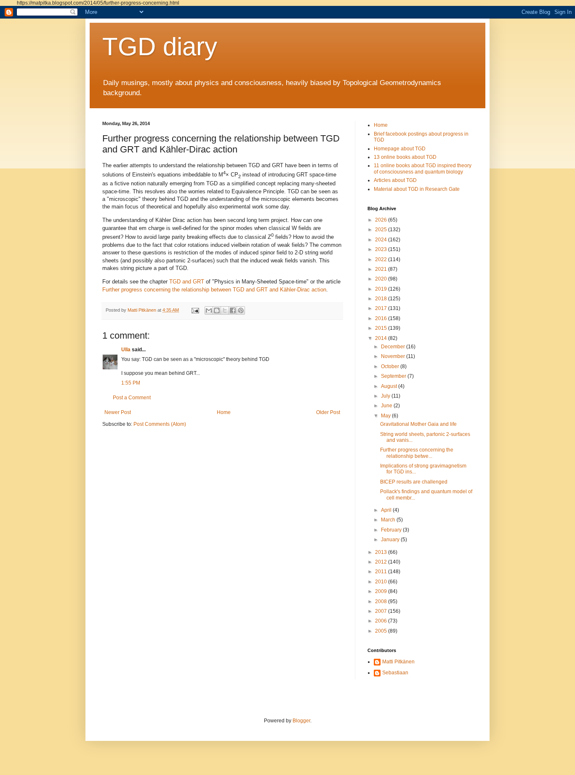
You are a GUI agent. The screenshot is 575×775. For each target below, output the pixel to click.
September (394, 376)
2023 (381, 249)
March (389, 520)
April (387, 510)
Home (224, 412)
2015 (381, 328)
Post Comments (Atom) (159, 424)
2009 (381, 591)
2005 (381, 631)
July (386, 396)
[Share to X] (225, 310)
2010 (381, 582)
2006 (381, 621)
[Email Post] (194, 310)
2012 (381, 562)
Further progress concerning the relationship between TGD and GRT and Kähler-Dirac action (214, 289)
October (390, 366)
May (386, 416)
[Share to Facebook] (233, 310)
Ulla (125, 350)
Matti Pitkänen (398, 662)
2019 (381, 289)
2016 (381, 318)
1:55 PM (130, 383)
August (389, 386)
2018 (381, 299)
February (392, 530)
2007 (381, 611)
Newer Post (117, 412)
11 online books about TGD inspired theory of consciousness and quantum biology (422, 168)
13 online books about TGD (405, 157)
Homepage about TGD (400, 149)
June (387, 406)
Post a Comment (132, 398)
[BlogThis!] (217, 310)
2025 (381, 229)
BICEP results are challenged (413, 482)
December (393, 347)
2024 (381, 240)
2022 (381, 259)
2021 (381, 269)
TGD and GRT (186, 281)
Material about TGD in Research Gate (417, 189)
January (391, 539)
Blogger (301, 721)
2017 (381, 308)
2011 (381, 572)
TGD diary (159, 46)
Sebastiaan (395, 673)
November (393, 356)
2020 (381, 279)
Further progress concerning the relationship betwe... (416, 453)
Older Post (328, 412)
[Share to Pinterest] (241, 310)
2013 (381, 552)
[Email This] (209, 310)
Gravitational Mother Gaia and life (418, 424)
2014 (381, 338)
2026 (381, 220)
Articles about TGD (395, 180)
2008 (381, 601)
